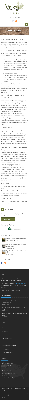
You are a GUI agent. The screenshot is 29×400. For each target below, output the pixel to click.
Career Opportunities (7, 352)
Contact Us (5, 331)
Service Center (6, 335)
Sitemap (18, 290)
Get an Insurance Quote (8, 342)
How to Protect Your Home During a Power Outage (16, 246)
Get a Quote (6, 219)
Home (2, 290)
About (7, 290)
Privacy (17, 393)
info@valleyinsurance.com (10, 373)
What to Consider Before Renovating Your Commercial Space (16, 240)
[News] (16, 21)
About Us (4, 328)
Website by (13, 395)
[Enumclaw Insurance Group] (14, 229)
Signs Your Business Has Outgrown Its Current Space (16, 252)
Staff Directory (6, 349)
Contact (13, 290)
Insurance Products (7, 338)
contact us (12, 203)
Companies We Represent (9, 345)
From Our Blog (6, 235)
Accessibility (4, 395)
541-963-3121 (8, 368)
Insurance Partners (8, 225)
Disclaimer (24, 393)
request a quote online (21, 283)
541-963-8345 (8, 370)
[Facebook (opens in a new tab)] (13, 21)
